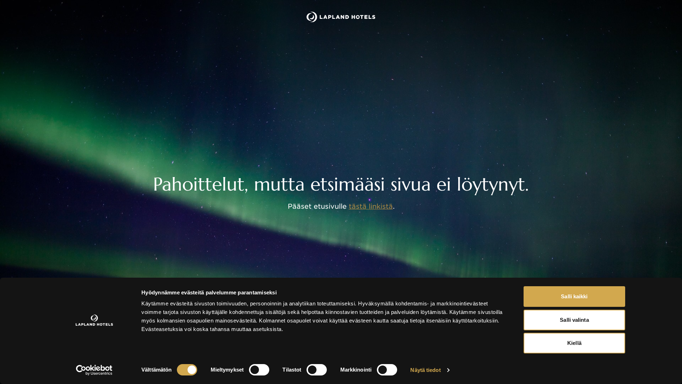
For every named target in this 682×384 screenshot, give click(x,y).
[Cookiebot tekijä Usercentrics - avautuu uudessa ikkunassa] (94, 370)
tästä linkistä (371, 206)
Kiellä (574, 343)
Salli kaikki (574, 296)
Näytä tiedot (425, 370)
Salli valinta (574, 320)
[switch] (259, 369)
